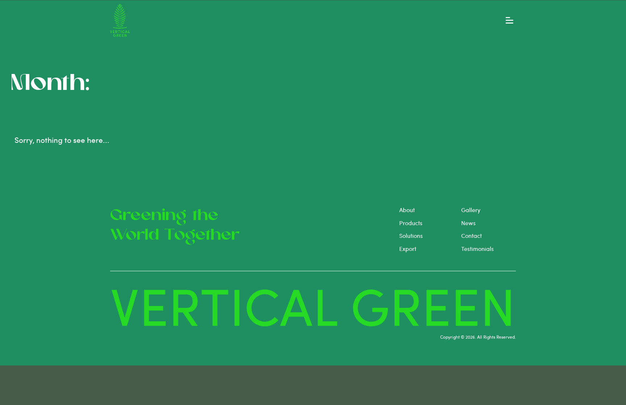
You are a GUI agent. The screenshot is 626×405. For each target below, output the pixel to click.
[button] (509, 20)
